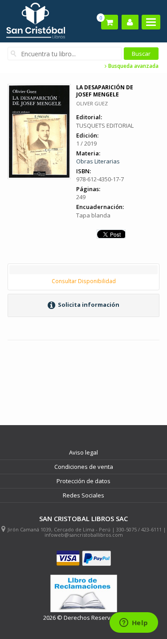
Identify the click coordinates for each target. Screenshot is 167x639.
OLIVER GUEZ (92, 103)
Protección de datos (83, 481)
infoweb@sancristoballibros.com (84, 534)
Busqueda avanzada (133, 66)
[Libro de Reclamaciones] (83, 594)
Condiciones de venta (83, 467)
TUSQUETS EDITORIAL (105, 125)
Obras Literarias (98, 161)
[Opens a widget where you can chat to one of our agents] (133, 623)
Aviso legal (83, 452)
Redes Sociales (83, 495)
